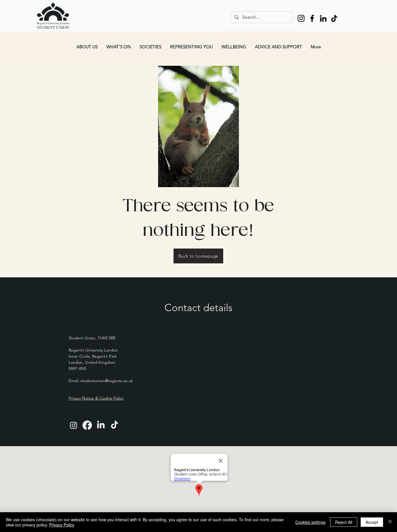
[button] (87, 46)
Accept (372, 522)
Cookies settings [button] (310, 522)
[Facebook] (312, 18)
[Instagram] (301, 18)
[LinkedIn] (323, 18)
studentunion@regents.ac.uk (107, 380)
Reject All (343, 522)
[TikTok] (334, 18)
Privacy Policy (61, 525)
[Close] (390, 522)
